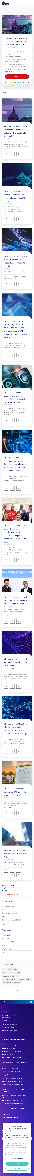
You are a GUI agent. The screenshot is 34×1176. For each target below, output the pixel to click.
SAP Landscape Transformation (11, 982)
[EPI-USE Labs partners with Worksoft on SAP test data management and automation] (17, 650)
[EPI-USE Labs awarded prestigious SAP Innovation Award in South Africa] (17, 780)
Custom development (8, 1027)
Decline (17, 1168)
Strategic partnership (10, 913)
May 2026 (6, 938)
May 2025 (6, 949)
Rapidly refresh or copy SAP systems (12, 1057)
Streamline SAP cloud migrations (11, 1051)
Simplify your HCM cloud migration (12, 1081)
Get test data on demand (9, 1054)
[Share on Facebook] (18, 154)
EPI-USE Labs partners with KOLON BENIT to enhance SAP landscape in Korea (15, 600)
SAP (4, 916)
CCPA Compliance (27, 1173)
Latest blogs (5, 1121)
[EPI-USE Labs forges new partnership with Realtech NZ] (17, 841)
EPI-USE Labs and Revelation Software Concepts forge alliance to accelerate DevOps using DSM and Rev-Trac (15, 464)
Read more (17, 76)
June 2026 (6, 935)
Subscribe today (11, 895)
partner (21, 992)
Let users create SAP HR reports (11, 1071)
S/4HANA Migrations (25, 979)
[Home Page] (6, 3)
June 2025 (6, 945)
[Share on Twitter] (6, 154)
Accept (17, 1163)
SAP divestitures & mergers (10, 1045)
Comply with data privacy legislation (12, 1103)
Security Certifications (17, 1173)
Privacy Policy (9, 1139)
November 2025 (8, 942)
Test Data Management (9, 992)
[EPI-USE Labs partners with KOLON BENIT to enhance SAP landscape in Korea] (17, 588)
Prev (4, 885)
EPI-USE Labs (8, 906)
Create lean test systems (9, 1048)
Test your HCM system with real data (12, 1078)
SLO (27, 992)
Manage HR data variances (9, 1075)
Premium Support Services (9, 1024)
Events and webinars (8, 1114)
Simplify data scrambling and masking (12, 1100)
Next (11, 885)
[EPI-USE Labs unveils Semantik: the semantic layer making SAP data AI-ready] (17, 182)
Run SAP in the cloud (8, 1021)
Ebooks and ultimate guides (10, 1117)
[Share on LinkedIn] (12, 154)
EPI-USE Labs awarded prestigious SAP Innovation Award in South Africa (15, 792)
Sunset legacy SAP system (9, 1030)
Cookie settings (17, 1158)
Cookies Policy (21, 1137)
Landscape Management (9, 979)
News (5, 909)
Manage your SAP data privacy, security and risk (14, 1096)
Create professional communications (12, 1084)
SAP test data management (10, 986)
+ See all (4, 924)
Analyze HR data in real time (10, 1068)
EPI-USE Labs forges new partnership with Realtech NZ (15, 853)
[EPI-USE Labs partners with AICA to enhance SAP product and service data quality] (17, 247)
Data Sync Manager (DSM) (12, 920)
